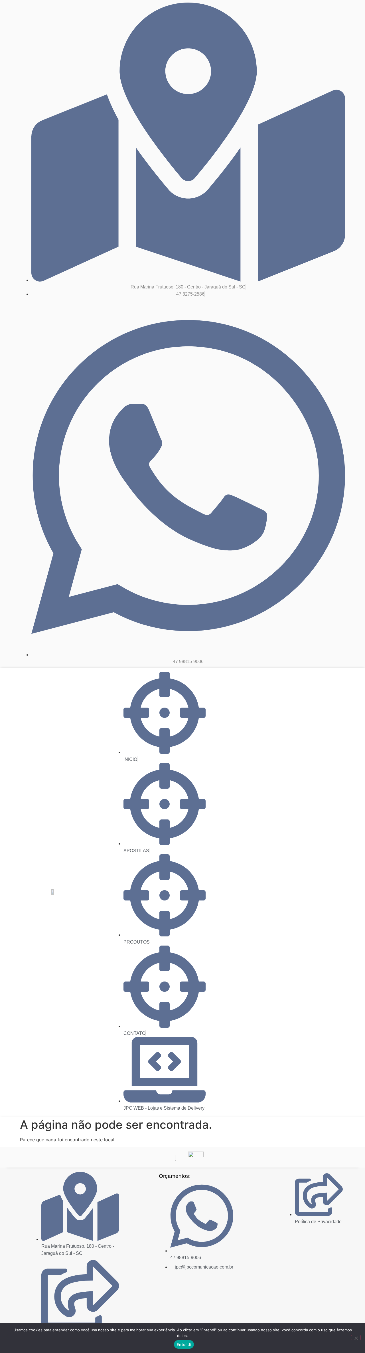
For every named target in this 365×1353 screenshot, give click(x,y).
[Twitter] (319, 1233)
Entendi (184, 1344)
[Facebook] (307, 1233)
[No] (356, 1337)
